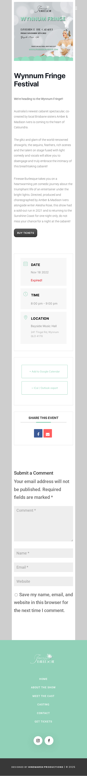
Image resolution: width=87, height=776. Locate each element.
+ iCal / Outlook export (44, 387)
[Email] (48, 433)
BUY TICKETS (25, 232)
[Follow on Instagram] (38, 740)
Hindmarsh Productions (45, 767)
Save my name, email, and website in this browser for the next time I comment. (43, 602)
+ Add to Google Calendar (44, 371)
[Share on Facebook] (38, 433)
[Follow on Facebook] (49, 740)
